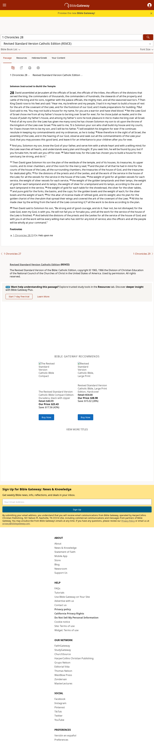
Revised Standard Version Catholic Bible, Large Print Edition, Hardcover (92, 388)
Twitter (58, 715)
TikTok (58, 711)
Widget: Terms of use (66, 630)
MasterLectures (63, 683)
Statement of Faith (64, 552)
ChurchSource (62, 654)
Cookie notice (62, 621)
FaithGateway (62, 645)
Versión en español (65, 735)
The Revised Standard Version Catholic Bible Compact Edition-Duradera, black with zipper (56, 395)
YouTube (59, 720)
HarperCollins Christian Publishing (74, 658)
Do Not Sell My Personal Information (76, 617)
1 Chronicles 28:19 (23, 235)
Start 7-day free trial (19, 296)
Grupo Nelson (62, 662)
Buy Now (46, 417)
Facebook (59, 699)
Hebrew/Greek (39, 57)
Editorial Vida (61, 666)
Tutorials (59, 592)
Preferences (61, 739)
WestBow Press (63, 675)
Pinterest (59, 707)
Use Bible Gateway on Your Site (72, 596)
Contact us (60, 605)
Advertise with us (64, 601)
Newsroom (60, 568)
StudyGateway (62, 650)
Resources (21, 57)
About (57, 543)
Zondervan (60, 679)
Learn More (43, 296)
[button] (149, 5)
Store (57, 560)
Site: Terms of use (64, 626)
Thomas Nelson (63, 670)
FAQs (57, 588)
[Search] (148, 37)
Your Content (58, 57)
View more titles (77, 429)
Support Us (60, 572)
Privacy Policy (128, 520)
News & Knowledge (65, 547)
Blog (57, 564)
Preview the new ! (76, 13)
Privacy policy (62, 609)
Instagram (60, 703)
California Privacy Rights (69, 613)
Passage (7, 57)
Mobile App (60, 556)
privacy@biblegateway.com (16, 523)
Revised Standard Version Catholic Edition (35, 264)
